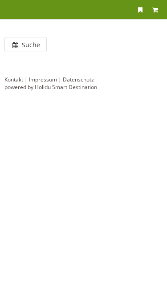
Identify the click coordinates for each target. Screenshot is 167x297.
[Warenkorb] (155, 9)
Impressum (43, 79)
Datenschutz (78, 79)
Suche (30, 45)
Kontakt (13, 79)
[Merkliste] (140, 9)
